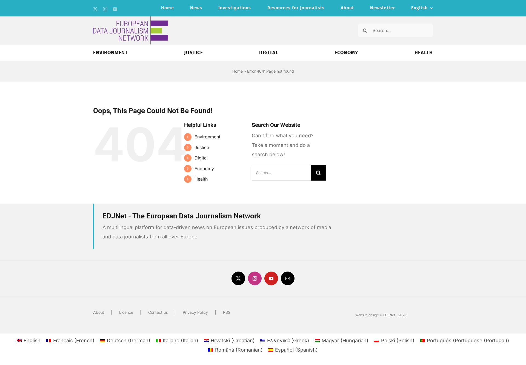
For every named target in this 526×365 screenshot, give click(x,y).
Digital (201, 158)
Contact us (158, 312)
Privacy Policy (195, 312)
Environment (207, 136)
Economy (204, 168)
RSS (226, 312)
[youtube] (115, 9)
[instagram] (105, 9)
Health (201, 179)
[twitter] (95, 9)
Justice (202, 147)
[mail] (288, 278)
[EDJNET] (130, 19)
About (98, 312)
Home (237, 71)
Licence (126, 312)
